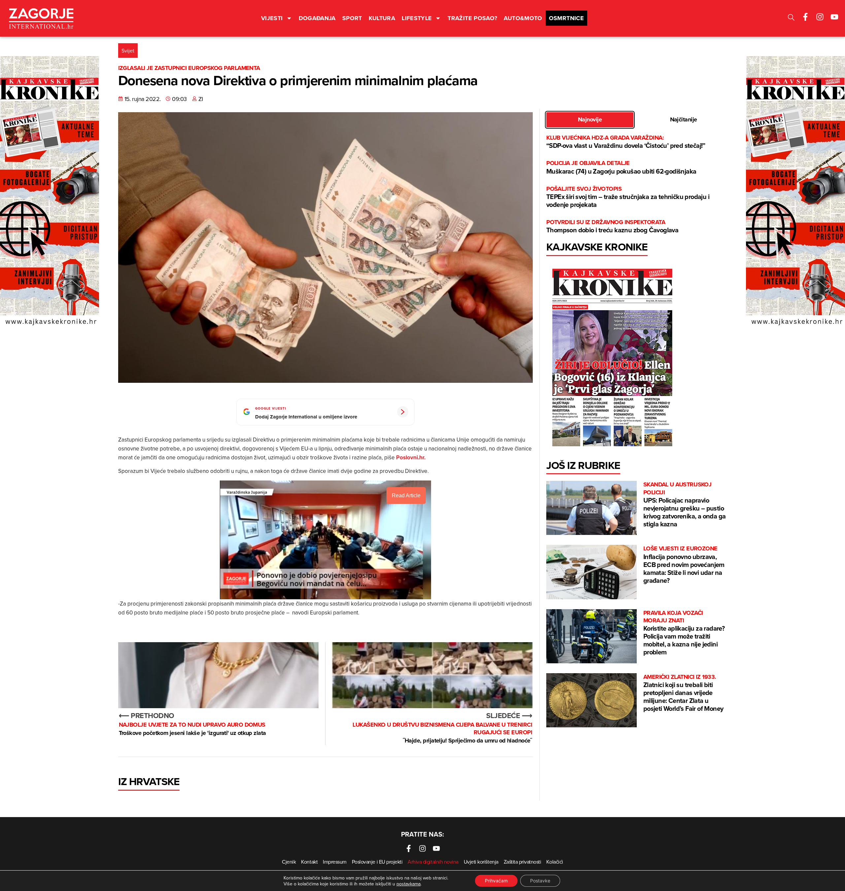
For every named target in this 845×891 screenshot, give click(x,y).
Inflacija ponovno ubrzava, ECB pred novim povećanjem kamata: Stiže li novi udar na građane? (684, 565)
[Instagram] (820, 17)
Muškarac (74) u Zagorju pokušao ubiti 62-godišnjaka (621, 167)
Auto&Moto (523, 18)
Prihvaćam (496, 880)
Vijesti (272, 18)
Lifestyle (417, 18)
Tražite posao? (472, 18)
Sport (352, 18)
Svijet (127, 50)
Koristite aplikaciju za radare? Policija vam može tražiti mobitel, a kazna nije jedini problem (684, 633)
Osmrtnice (566, 18)
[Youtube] (834, 17)
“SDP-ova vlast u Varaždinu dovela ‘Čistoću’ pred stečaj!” (625, 142)
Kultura (382, 18)
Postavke (540, 880)
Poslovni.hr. (410, 457)
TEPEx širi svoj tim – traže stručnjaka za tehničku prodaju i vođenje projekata (627, 197)
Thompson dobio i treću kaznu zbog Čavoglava (613, 226)
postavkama (408, 884)
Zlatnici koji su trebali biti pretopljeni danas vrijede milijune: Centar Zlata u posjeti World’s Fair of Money (683, 693)
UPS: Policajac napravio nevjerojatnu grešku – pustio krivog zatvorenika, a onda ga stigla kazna (684, 505)
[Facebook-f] (805, 17)
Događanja (317, 18)
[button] (791, 18)
